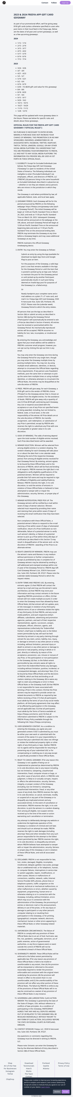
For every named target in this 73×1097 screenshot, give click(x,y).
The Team (29, 1074)
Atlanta (46, 1068)
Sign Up (65, 3)
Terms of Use (63, 1066)
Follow (54, 3)
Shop (10, 1063)
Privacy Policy (64, 1063)
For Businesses (10, 1068)
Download (29, 1063)
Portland (46, 1063)
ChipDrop (10, 1079)
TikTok (10, 1074)
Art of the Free (10, 1066)
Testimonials (28, 1066)
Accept (65, 1092)
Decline (57, 1092)
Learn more (45, 1087)
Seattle (46, 1066)
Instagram (10, 1071)
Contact (45, 3)
